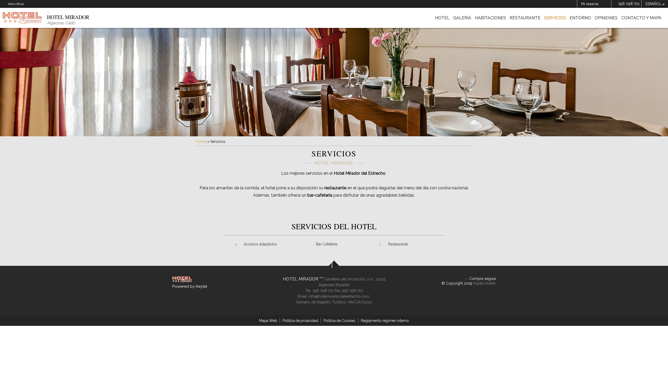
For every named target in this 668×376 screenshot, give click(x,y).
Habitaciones (490, 17)
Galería (462, 17)
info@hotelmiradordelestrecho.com (339, 296)
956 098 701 (629, 4)
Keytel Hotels (484, 283)
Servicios (555, 17)
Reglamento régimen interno (385, 321)
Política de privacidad (300, 321)
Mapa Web (268, 321)
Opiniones (606, 17)
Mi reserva (589, 4)
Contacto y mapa (641, 17)
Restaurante (525, 17)
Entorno (580, 17)
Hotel (442, 17)
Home (201, 141)
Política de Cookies (339, 321)
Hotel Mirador (301, 279)
